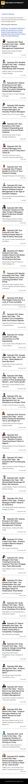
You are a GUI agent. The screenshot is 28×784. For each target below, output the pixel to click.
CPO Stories (4, 28)
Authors (3, 30)
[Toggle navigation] (2, 6)
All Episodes (15, 36)
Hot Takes (8, 36)
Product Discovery (12, 30)
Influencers (21, 28)
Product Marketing (11, 32)
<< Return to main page (7, 14)
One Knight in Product (14, 3)
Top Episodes (13, 28)
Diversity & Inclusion (14, 34)
